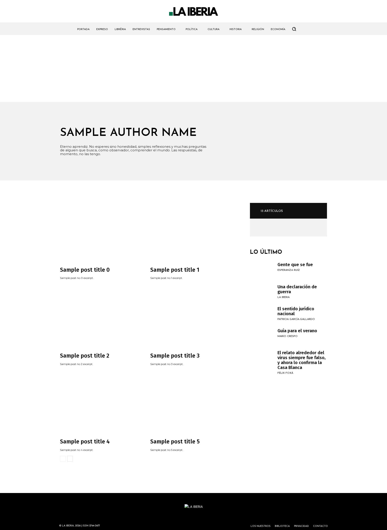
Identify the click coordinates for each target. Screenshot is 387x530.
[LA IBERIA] (193, 11)
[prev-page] (63, 459)
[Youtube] (276, 227)
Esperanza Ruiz (288, 270)
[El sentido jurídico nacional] (261, 314)
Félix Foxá (285, 373)
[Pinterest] (263, 227)
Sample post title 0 (85, 270)
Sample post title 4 (85, 441)
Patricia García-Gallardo (296, 319)
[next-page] (70, 459)
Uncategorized (71, 262)
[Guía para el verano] (261, 336)
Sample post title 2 (84, 355)
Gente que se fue (295, 264)
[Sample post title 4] (101, 403)
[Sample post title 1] (191, 231)
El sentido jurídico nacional (295, 311)
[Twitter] (257, 227)
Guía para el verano (297, 330)
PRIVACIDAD (301, 526)
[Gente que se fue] (261, 270)
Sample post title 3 (175, 355)
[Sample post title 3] (191, 317)
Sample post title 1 (174, 270)
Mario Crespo (287, 336)
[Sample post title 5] (191, 403)
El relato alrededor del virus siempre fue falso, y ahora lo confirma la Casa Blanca (301, 360)
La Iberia (283, 297)
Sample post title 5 (175, 441)
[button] (294, 29)
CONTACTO (320, 526)
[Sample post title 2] (101, 317)
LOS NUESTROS (261, 526)
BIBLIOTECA (282, 526)
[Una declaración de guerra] (261, 292)
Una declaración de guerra (297, 289)
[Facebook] (270, 227)
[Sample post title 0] (101, 231)
